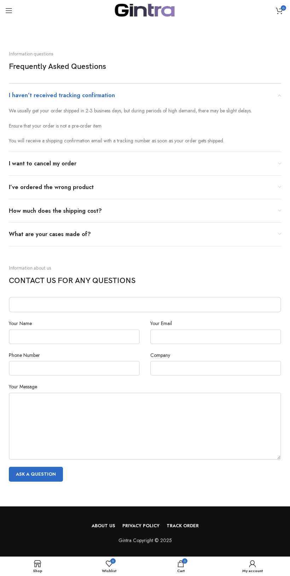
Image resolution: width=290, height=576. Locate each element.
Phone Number (24, 355)
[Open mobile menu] (9, 11)
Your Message (23, 386)
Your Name (20, 323)
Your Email (161, 323)
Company (160, 355)
